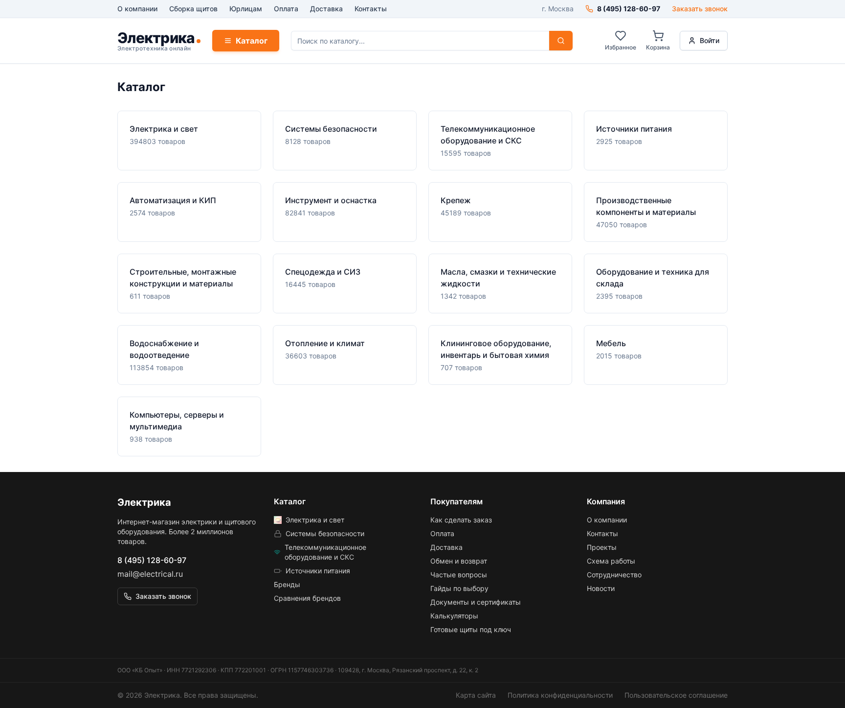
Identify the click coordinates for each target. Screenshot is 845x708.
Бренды (287, 584)
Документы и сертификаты (475, 602)
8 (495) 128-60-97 (151, 560)
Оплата (286, 8)
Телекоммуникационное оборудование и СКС (325, 552)
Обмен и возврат (458, 561)
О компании (137, 8)
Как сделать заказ (461, 520)
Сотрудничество (614, 574)
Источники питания (318, 570)
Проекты (602, 547)
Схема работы (611, 561)
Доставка (326, 8)
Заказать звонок (700, 8)
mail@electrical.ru (150, 574)
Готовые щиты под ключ (470, 629)
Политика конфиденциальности (560, 695)
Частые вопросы (458, 574)
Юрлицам (245, 8)
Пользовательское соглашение (676, 695)
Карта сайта (476, 695)
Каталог (251, 41)
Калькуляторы (454, 616)
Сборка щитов (193, 8)
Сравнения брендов (307, 598)
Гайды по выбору (459, 588)
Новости (601, 588)
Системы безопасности (325, 533)
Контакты (371, 8)
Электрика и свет (315, 520)
